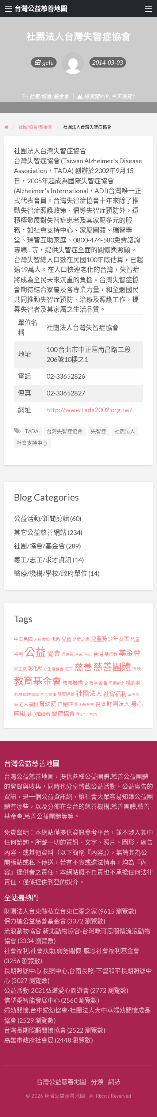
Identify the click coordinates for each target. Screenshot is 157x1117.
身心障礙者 (38, 714)
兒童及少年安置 (110, 638)
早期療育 (117, 683)
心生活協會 (53, 668)
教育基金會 (37, 681)
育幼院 (48, 703)
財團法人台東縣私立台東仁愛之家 (50, 911)
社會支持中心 (32, 443)
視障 (100, 704)
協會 (54, 653)
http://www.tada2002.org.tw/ (89, 410)
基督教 (111, 654)
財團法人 (118, 703)
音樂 (93, 714)
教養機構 (72, 683)
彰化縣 (35, 669)
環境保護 (31, 694)
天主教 (20, 669)
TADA (31, 431)
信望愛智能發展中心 (32, 1000)
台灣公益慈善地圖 (41, 8)
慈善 (83, 667)
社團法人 (125, 431)
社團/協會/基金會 (49, 96)
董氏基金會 (84, 704)
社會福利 (115, 693)
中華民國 (23, 639)
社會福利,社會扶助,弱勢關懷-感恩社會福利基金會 (71, 951)
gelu (48, 62)
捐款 (136, 669)
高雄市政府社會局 (29, 1040)
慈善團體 (112, 667)
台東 (88, 654)
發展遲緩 (66, 694)
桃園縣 (133, 683)
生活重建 (48, 694)
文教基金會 (96, 683)
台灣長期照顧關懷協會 (35, 1030)
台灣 (98, 654)
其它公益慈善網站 (40, 532)
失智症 (98, 431)
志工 (69, 669)
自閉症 (65, 704)
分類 (97, 1082)
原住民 (68, 654)
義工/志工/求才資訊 (43, 560)
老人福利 (28, 704)
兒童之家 (81, 639)
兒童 (66, 639)
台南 (79, 654)
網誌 (114, 1082)
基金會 (130, 653)
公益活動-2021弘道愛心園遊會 (46, 990)
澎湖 (18, 694)
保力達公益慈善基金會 (35, 921)
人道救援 (42, 639)
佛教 (56, 639)
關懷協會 (63, 713)
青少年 (82, 714)
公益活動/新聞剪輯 (41, 518)
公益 (35, 651)
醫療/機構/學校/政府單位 (50, 573)
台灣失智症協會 (65, 431)
